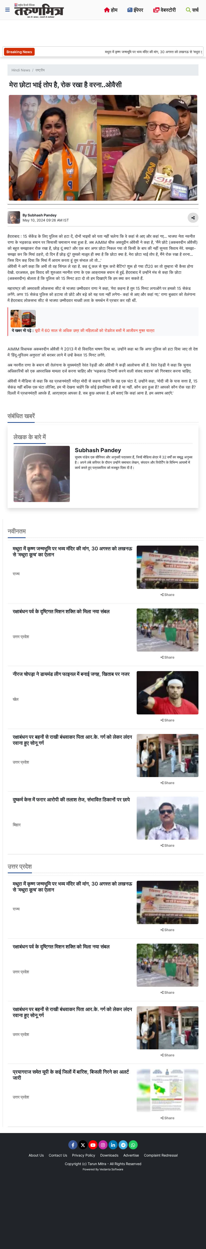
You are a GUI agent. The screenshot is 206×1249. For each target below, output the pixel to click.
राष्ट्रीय (40, 70)
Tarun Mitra (97, 1164)
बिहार (17, 824)
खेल (16, 699)
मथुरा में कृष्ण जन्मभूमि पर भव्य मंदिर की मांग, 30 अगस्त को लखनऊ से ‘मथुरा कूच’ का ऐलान (144, 52)
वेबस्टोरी (168, 10)
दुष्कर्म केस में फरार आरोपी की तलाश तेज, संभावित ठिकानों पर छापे (71, 800)
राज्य (16, 573)
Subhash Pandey (98, 450)
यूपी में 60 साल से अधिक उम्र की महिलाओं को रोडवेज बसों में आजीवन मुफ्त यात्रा (94, 330)
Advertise (131, 1155)
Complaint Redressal (161, 1155)
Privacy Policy (83, 1155)
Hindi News (21, 70)
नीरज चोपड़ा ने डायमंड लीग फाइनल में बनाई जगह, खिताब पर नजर (71, 674)
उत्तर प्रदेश (21, 636)
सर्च (194, 10)
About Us (36, 1155)
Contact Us (58, 1155)
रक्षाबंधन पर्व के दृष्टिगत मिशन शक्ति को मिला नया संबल (61, 611)
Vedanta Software (111, 1169)
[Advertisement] (94, 32)
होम (113, 10)
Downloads (109, 1155)
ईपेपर (137, 10)
